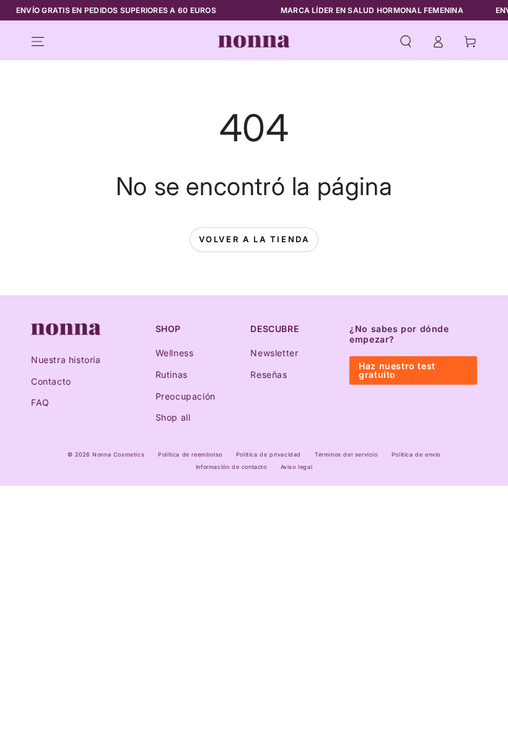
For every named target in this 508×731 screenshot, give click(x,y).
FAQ (40, 402)
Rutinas (171, 374)
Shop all (173, 417)
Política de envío (416, 454)
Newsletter (274, 353)
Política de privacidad (268, 454)
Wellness (174, 353)
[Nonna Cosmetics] (66, 329)
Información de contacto (231, 466)
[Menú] (38, 41)
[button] (406, 41)
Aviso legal (297, 466)
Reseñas (268, 374)
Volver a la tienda (254, 239)
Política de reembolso (190, 454)
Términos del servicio (346, 454)
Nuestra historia (66, 359)
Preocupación (185, 396)
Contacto (51, 381)
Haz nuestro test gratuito (397, 370)
